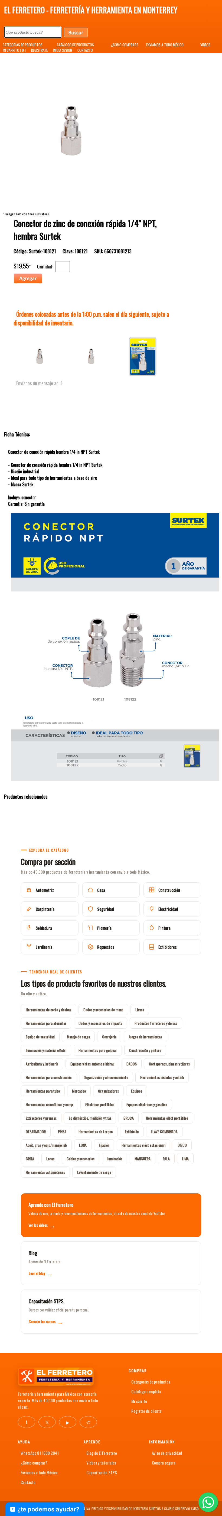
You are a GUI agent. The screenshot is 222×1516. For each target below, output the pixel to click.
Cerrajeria (109, 1036)
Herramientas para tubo (43, 1091)
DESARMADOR (36, 1131)
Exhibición (132, 1131)
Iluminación (114, 1158)
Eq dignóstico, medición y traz (90, 1118)
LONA (83, 1145)
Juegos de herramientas (145, 1036)
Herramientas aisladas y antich (162, 1077)
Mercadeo (79, 1091)
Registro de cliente (146, 1411)
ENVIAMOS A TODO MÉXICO (165, 44)
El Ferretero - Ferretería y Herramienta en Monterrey (90, 9)
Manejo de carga (78, 1036)
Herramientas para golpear (98, 1050)
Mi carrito (139, 1401)
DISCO (182, 1145)
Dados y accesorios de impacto (100, 1023)
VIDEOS (205, 44)
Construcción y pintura (145, 1050)
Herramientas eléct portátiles (167, 1118)
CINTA (30, 1158)
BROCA (128, 1118)
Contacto (28, 1482)
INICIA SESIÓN (62, 50)
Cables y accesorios (80, 1158)
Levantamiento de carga (94, 1172)
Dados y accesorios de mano (103, 1009)
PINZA (62, 1131)
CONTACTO (85, 50)
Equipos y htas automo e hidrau (92, 1064)
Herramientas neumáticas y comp (49, 1104)
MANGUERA (143, 1158)
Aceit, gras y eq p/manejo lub (46, 1145)
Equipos (136, 1091)
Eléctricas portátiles (99, 1104)
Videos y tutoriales (101, 1463)
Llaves (139, 1009)
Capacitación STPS (101, 1472)
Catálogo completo (146, 1391)
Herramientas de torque (96, 1131)
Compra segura (163, 1463)
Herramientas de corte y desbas (48, 1009)
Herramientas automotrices (45, 1172)
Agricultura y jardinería (42, 1064)
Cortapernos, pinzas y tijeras (169, 1064)
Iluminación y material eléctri (46, 1050)
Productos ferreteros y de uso (156, 1023)
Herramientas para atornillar (46, 1023)
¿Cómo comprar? (34, 1463)
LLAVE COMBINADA (164, 1131)
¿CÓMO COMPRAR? (124, 44)
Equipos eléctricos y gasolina (146, 1104)
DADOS (131, 1064)
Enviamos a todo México (39, 1472)
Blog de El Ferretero (101, 1453)
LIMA (185, 1158)
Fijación (104, 1145)
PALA (166, 1158)
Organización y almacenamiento (106, 1077)
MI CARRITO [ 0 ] (14, 50)
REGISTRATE (39, 50)
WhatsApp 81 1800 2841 (40, 1453)
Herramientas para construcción (48, 1077)
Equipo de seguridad (40, 1036)
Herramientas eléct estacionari (143, 1145)
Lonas (50, 1158)
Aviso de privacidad (167, 1453)
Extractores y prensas (41, 1118)
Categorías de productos (150, 1382)
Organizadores (108, 1091)
